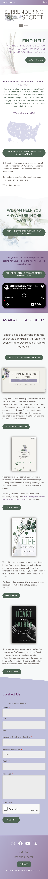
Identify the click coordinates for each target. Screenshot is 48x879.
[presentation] (21, 809)
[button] (3, 2)
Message (7, 774)
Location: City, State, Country (17, 737)
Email (6, 761)
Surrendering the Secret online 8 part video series (23, 498)
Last (4, 731)
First (4, 718)
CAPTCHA (7, 802)
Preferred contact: (12, 749)
